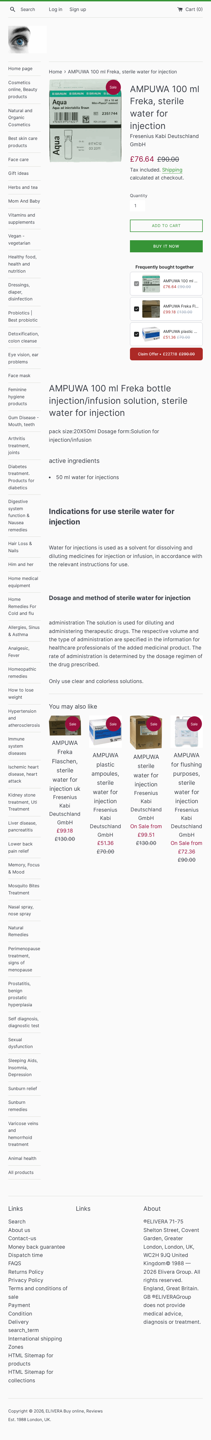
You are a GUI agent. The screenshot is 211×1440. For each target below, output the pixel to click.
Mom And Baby (24, 201)
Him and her (21, 564)
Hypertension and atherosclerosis (24, 718)
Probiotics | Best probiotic (23, 316)
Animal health (22, 1158)
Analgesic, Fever (18, 651)
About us (19, 1230)
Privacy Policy (25, 1280)
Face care (18, 159)
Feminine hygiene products (17, 396)
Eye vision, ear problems (23, 358)
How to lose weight (21, 693)
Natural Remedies (18, 931)
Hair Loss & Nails (20, 547)
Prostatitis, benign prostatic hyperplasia (20, 994)
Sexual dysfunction (20, 1043)
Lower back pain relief (20, 847)
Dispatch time (25, 1255)
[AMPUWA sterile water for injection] (146, 732)
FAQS (14, 1263)
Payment (19, 1305)
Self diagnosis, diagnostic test (23, 1022)
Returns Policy (26, 1272)
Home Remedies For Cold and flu (22, 606)
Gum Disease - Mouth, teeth (23, 421)
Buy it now (166, 246)
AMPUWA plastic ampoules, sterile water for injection (181, 331)
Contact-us (22, 1238)
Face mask (19, 375)
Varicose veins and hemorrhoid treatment (23, 1134)
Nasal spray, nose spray (21, 910)
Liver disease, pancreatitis (22, 826)
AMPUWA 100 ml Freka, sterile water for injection (181, 280)
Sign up (78, 9)
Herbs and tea (23, 187)
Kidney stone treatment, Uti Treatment (22, 802)
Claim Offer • (166, 354)
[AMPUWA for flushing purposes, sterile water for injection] (186, 731)
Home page (20, 68)
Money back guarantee (36, 1247)
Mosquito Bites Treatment (23, 889)
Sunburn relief (22, 1088)
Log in (55, 9)
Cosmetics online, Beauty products (22, 89)
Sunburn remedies (17, 1105)
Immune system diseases (17, 746)
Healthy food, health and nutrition (22, 263)
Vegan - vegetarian (19, 239)
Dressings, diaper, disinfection (20, 292)
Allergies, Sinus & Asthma (24, 630)
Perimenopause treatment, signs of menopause (24, 959)
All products (21, 1172)
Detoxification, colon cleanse (23, 337)
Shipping (172, 170)
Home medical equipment (23, 582)
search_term (23, 1330)
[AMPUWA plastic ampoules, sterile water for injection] (105, 731)
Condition (20, 1314)
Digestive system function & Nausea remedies (18, 515)
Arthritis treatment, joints (19, 445)
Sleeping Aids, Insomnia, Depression (23, 1067)
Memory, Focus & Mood (24, 868)
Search (17, 1221)
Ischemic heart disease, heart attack (23, 774)
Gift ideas (18, 173)
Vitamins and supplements (21, 218)
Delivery (18, 1322)
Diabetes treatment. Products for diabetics (21, 477)
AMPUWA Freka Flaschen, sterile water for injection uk (181, 306)
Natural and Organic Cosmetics (20, 117)
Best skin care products (22, 142)
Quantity (138, 195)
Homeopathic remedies (22, 672)
